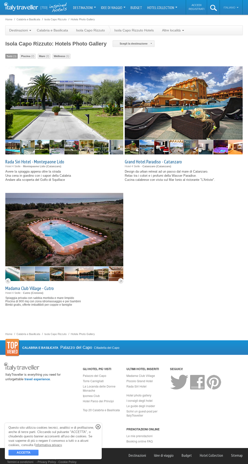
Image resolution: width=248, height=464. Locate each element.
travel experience (37, 379)
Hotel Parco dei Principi (98, 401)
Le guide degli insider (140, 406)
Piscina (27, 56)
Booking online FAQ (139, 441)
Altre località (172, 30)
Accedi (197, 5)
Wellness (61, 56)
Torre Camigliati (93, 381)
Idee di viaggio (112, 7)
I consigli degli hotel (139, 400)
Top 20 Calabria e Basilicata (101, 410)
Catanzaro (53, 166)
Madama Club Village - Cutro (29, 288)
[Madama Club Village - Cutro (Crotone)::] (12, 273)
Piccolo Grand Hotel (139, 381)
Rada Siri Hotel (136, 386)
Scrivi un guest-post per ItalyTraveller (141, 413)
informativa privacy (48, 445)
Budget (136, 7)
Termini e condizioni (20, 462)
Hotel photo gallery (138, 395)
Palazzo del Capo (94, 375)
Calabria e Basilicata (52, 30)
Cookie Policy (67, 462)
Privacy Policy (47, 462)
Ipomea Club (91, 396)
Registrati (196, 9)
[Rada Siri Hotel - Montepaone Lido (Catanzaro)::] (12, 147)
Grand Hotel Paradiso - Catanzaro (153, 162)
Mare (44, 56)
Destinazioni (83, 7)
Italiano (230, 7)
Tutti (11, 56)
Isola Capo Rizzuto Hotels (134, 30)
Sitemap (237, 455)
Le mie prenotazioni (139, 436)
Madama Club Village (140, 375)
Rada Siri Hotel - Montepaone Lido (34, 162)
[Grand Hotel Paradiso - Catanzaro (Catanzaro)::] (132, 147)
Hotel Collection (161, 7)
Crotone (37, 292)
